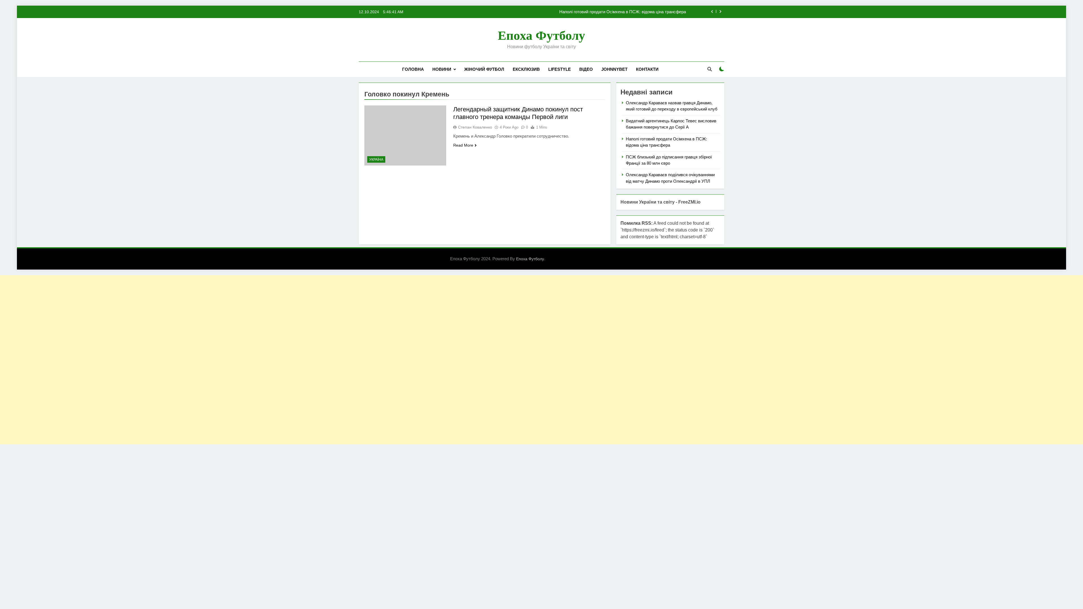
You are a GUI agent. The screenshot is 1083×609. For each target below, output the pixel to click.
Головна (413, 69)
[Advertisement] (169, 359)
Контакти (647, 69)
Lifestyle (559, 69)
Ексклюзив (526, 69)
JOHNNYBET (614, 69)
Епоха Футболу (541, 35)
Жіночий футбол (484, 69)
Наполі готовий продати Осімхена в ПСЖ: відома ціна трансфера (622, 12)
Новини (441, 69)
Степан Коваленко (475, 127)
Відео (586, 69)
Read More (463, 145)
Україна (376, 160)
